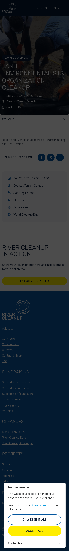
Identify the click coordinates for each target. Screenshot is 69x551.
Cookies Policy (40, 505)
